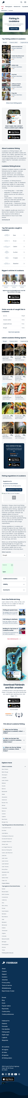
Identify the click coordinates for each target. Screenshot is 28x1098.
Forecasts (5, 1026)
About (3, 968)
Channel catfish (13, 42)
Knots (3, 1003)
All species (5, 1055)
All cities (4, 1052)
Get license (5, 220)
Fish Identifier (6, 1029)
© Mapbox (6, 501)
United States (4, 10)
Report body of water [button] (8, 991)
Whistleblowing (6, 988)
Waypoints (5, 1040)
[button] (7, 568)
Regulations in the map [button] (14, 490)
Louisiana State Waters (10, 483)
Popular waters (6, 1006)
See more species (14, 332)
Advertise (5, 980)
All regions (5, 1049)
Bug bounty (5, 1008)
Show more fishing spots (14, 103)
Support (4, 974)
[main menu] (25, 2)
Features (4, 1023)
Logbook (4, 1037)
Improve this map (22, 501)
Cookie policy (6, 1011)
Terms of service (7, 985)
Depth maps (5, 1034)
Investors (4, 977)
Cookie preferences (8, 1014)
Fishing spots (5, 1032)
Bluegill (5, 42)
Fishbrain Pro (5, 1021)
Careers (4, 971)
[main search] (21, 2)
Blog (3, 1000)
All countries (5, 1047)
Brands (4, 997)
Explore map (14, 28)
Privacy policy (6, 982)
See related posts (13, 639)
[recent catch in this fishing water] (8, 353)
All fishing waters (7, 1058)
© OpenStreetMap (13, 501)
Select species (6, 552)
